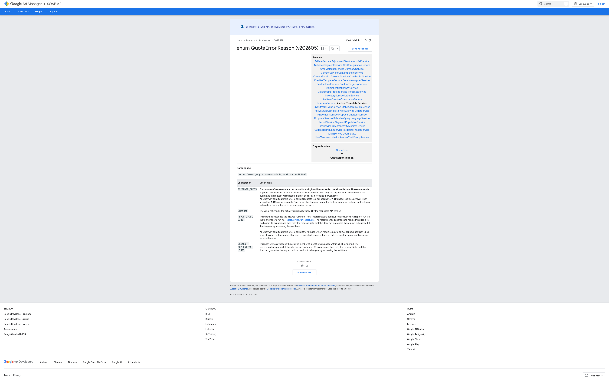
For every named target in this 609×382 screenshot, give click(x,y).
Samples (39, 11)
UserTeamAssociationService (331, 137)
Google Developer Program (17, 314)
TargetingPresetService (356, 129)
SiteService (325, 126)
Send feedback (360, 48)
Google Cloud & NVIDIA (15, 334)
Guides (8, 11)
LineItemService (326, 103)
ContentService (321, 76)
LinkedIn (210, 329)
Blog (208, 314)
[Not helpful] (370, 40)
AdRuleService (323, 61)
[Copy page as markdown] (332, 48)
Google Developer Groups (16, 319)
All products (134, 362)
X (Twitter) (211, 334)
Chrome (411, 319)
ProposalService (323, 118)
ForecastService (357, 91)
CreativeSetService (360, 76)
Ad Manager (32, 4)
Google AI (117, 362)
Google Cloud (413, 339)
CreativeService (340, 76)
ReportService (326, 122)
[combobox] (553, 4)
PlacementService (327, 114)
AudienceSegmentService (328, 65)
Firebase (411, 324)
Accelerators (10, 329)
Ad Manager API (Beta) (286, 27)
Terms (7, 375)
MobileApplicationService (356, 107)
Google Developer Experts (16, 324)
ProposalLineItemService (352, 114)
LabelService (351, 95)
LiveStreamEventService (327, 107)
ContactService (329, 72)
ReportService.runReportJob (299, 220)
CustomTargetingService (353, 84)
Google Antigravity (416, 334)
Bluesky (209, 319)
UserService (349, 133)
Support (53, 11)
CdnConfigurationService (356, 65)
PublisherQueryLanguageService (351, 118)
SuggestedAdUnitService (328, 129)
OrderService (362, 110)
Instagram (211, 324)
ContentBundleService (350, 72)
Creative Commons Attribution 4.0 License (316, 285)
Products (250, 40)
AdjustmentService (342, 61)
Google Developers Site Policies (281, 289)
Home (239, 40)
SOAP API (54, 4)
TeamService (335, 133)
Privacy (17, 375)
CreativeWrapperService (356, 80)
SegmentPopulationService (350, 122)
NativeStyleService (325, 110)
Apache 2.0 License (239, 289)
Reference (23, 11)
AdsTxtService (361, 61)
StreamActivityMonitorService (348, 126)
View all (411, 349)
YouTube (210, 339)
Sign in (601, 4)
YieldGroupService (358, 137)
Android (411, 314)
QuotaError (342, 150)
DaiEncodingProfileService (332, 91)
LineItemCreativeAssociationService (342, 99)
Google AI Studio (415, 329)
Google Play (413, 344)
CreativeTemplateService (328, 80)
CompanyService (354, 68)
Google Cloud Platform (94, 362)
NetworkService (345, 110)
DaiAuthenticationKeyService (342, 87)
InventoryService (334, 95)
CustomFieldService (328, 84)
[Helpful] (365, 40)
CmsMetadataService (332, 68)
